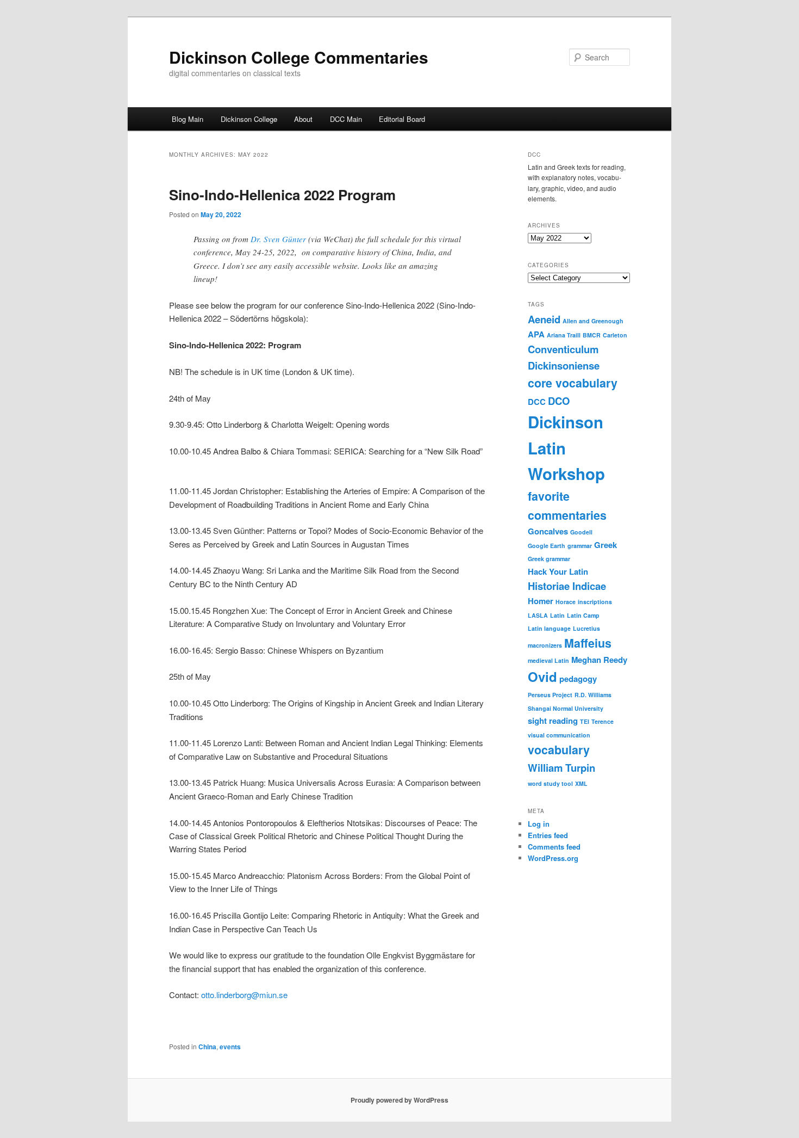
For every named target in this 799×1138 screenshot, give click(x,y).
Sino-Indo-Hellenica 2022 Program (282, 194)
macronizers (545, 645)
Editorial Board (402, 119)
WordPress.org (553, 858)
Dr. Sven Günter (278, 238)
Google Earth (546, 546)
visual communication (559, 735)
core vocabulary (572, 382)
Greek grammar (549, 559)
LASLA (538, 615)
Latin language (549, 628)
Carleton (615, 335)
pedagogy (578, 679)
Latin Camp (583, 615)
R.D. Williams (593, 695)
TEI (584, 721)
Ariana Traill (563, 335)
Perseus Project (550, 695)
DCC (537, 402)
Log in (539, 824)
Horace (565, 602)
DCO (559, 400)
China (207, 1046)
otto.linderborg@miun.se (244, 994)
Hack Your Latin (558, 571)
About (303, 119)
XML (581, 783)
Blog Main (187, 119)
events (230, 1046)
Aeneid (544, 319)
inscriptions (595, 602)
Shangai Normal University (565, 708)
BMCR (592, 335)
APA (536, 334)
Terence (602, 721)
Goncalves (548, 531)
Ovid (542, 676)
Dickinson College (249, 119)
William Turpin (561, 767)
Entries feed (548, 835)
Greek (605, 545)
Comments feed (554, 846)
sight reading (553, 721)
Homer (540, 601)
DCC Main (346, 119)
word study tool (550, 783)
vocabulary (559, 749)
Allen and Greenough (593, 321)
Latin (557, 615)
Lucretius (586, 628)
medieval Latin (548, 660)
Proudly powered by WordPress (399, 1100)
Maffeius (587, 643)
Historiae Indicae (567, 586)
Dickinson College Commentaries (298, 57)
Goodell (581, 532)
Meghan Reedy (599, 660)
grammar (579, 546)
